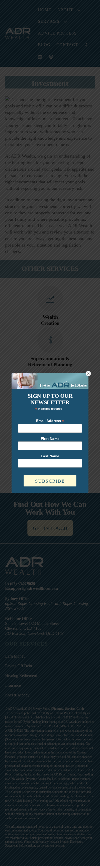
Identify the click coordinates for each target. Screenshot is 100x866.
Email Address (50, 420)
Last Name (50, 456)
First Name (50, 439)
